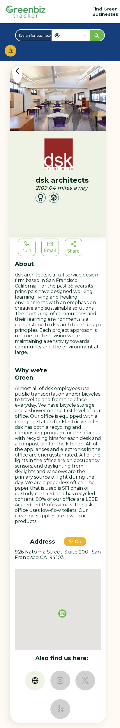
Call (26, 250)
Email (50, 250)
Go (78, 541)
